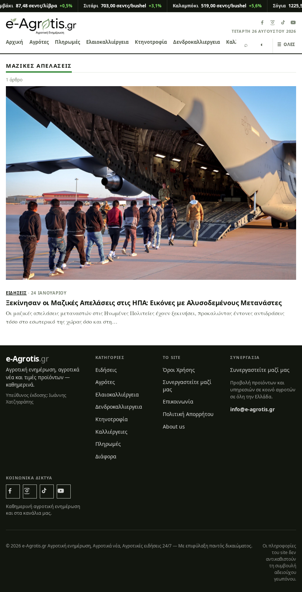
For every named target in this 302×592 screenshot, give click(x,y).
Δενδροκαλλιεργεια (196, 42)
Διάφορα (105, 456)
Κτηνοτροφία (151, 42)
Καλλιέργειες (111, 431)
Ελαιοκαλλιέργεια (107, 42)
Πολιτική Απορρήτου (188, 413)
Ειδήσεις (16, 293)
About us (174, 426)
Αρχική (14, 42)
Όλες (286, 44)
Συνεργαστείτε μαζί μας (187, 385)
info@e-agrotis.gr (252, 409)
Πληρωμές (67, 42)
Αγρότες (39, 42)
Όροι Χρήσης (179, 369)
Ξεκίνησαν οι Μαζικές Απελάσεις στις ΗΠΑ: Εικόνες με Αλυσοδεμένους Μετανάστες (144, 302)
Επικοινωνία (178, 401)
